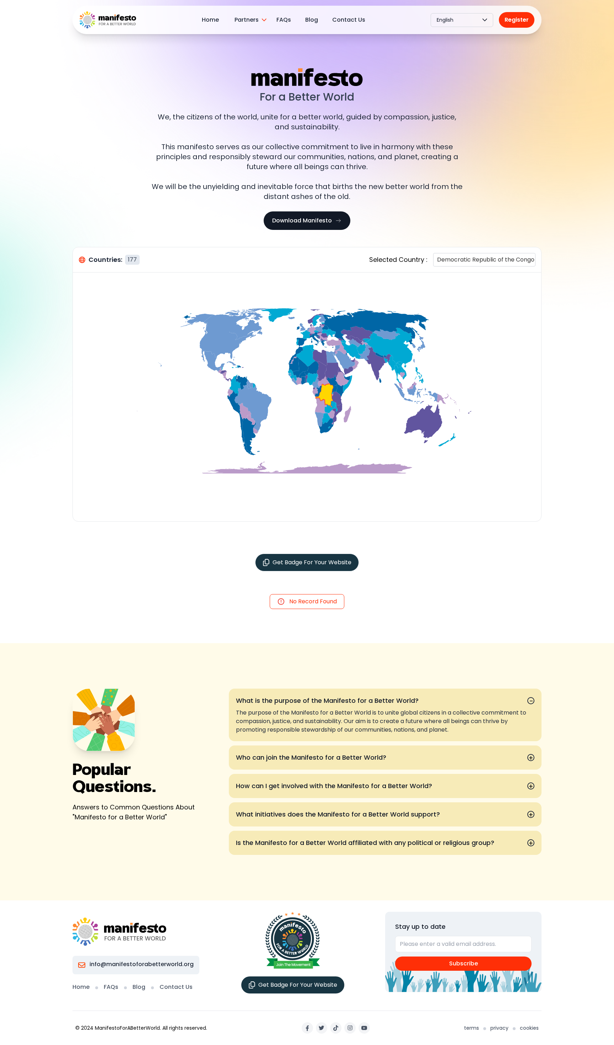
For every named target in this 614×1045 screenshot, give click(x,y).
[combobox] (437, 259)
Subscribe (463, 963)
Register (517, 20)
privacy (499, 1027)
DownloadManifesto (302, 220)
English (445, 19)
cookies (529, 1027)
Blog (311, 20)
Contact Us (348, 20)
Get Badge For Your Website (312, 562)
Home (210, 20)
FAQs (283, 20)
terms (471, 1027)
